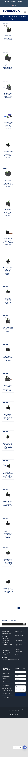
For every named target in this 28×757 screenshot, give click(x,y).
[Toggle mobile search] (25, 12)
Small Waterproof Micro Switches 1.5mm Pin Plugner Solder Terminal (8, 518)
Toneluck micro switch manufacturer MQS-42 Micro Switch (8, 24)
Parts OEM (6, 697)
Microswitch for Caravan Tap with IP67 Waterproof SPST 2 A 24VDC (8, 227)
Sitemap (17, 710)
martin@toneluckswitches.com (14, 3)
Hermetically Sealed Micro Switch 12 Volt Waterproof (8, 83)
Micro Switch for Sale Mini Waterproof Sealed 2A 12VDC (8, 490)
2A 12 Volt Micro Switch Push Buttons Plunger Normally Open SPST (8, 402)
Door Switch (6, 694)
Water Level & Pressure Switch (7, 689)
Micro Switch (6, 673)
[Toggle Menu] (24, 624)
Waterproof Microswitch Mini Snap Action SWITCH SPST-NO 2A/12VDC (8, 460)
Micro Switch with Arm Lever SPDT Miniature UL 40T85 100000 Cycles (8, 140)
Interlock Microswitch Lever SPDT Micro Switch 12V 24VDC (8, 287)
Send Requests (21, 695)
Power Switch (7, 682)
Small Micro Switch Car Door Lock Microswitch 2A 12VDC (8, 345)
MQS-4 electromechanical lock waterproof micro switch (8, 53)
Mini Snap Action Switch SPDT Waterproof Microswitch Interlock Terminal (8, 255)
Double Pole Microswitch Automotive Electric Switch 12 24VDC (8, 169)
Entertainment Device (20, 645)
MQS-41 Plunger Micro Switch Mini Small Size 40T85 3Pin (8, 577)
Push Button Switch (6, 677)
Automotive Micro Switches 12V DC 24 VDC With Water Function (8, 198)
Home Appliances (19, 640)
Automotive (19, 635)
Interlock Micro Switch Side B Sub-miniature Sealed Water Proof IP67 (8, 548)
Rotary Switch (7, 685)
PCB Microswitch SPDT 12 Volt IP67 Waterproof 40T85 (8, 315)
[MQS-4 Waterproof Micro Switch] (8, 28)
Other (17, 654)
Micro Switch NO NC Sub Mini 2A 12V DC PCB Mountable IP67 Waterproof (8, 431)
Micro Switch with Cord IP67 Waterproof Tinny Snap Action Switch (8, 111)
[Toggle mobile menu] (25, 11)
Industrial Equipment (19, 650)
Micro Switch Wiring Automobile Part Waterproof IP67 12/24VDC (8, 373)
